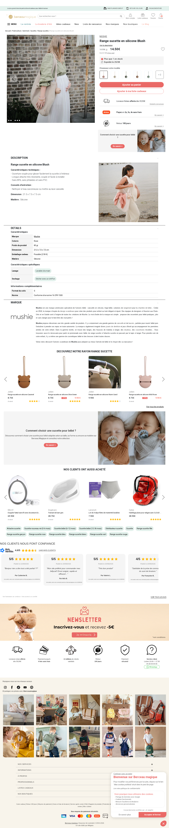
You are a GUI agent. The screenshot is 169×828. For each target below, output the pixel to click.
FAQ (86, 804)
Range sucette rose (37, 534)
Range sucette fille (144, 528)
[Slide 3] (15, 120)
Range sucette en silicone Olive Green (62, 395)
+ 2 (159, 74)
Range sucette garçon (16, 534)
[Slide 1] (11, 120)
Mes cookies (87, 806)
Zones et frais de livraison (61, 804)
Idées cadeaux (63, 24)
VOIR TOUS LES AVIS (158, 597)
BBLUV (10, 510)
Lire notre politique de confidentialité (127, 788)
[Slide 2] (13, 120)
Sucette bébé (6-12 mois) (65, 528)
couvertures (140, 330)
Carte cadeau (20, 804)
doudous (127, 330)
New (77, 24)
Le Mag (145, 24)
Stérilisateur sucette (114, 528)
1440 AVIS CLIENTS (47, 550)
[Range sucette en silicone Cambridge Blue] (148, 75)
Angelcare (52, 510)
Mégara (90, 825)
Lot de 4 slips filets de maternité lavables (104, 513)
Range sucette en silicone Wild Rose (143, 395)
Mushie (37, 236)
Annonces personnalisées (125, 804)
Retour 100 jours (31, 804)
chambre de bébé (144, 308)
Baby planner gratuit (115, 8)
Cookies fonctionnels (123, 799)
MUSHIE (103, 36)
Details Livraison (157, 104)
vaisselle (120, 323)
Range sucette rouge (118, 534)
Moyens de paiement (44, 804)
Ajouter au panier (131, 84)
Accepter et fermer (152, 815)
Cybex (131, 510)
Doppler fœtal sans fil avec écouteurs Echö (24, 513)
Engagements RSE (155, 8)
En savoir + (159, 115)
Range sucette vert (98, 534)
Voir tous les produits (155, 407)
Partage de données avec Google (128, 797)
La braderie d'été (43, 24)
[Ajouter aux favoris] (162, 49)
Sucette (33, 31)
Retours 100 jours (135, 8)
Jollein (10, 392)
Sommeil (26, 31)
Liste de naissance (92, 24)
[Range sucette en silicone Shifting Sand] (115, 75)
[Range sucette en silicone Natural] (137, 75)
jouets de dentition (113, 327)
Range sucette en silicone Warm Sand (103, 395)
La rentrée (26, 24)
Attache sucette (13, 528)
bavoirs (131, 323)
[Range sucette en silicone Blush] (104, 75)
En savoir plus (125, 815)
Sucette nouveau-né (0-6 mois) (37, 528)
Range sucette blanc (77, 534)
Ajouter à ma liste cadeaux (131, 91)
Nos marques (112, 24)
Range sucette (43, 31)
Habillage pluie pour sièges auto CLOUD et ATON (147, 513)
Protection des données (110, 804)
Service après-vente (76, 804)
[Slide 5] (19, 120)
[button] (163, 823)
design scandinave (67, 311)
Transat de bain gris (55, 513)
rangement (128, 308)
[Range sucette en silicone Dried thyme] (126, 75)
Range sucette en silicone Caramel (21, 395)
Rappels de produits (95, 804)
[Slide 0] (9, 120)
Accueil (8, 31)
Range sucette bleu (57, 534)
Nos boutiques (130, 24)
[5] (34, 401)
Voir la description (106, 45)
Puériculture (16, 31)
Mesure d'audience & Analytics (127, 802)
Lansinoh (92, 510)
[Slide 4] (17, 120)
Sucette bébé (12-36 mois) (90, 528)
